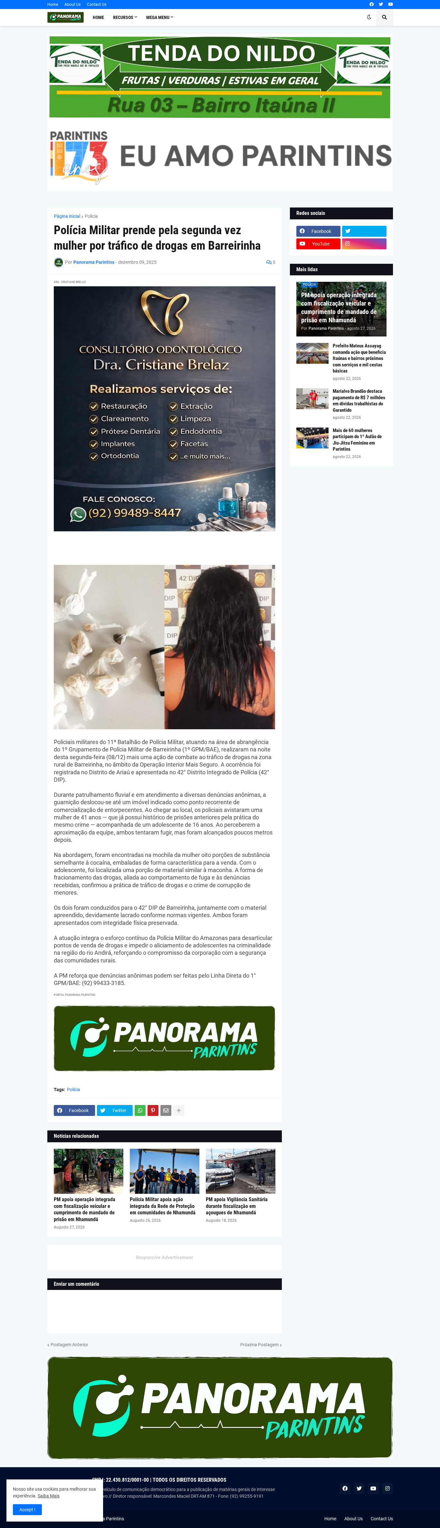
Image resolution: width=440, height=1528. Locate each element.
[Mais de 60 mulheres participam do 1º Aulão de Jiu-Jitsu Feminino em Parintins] (312, 438)
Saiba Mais (49, 1495)
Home (52, 4)
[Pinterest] (153, 1110)
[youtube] (390, 4)
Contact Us (96, 4)
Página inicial (67, 216)
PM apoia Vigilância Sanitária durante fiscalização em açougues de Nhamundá (237, 1206)
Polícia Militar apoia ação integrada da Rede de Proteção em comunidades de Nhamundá (163, 1206)
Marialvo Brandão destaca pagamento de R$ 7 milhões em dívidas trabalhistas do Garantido (359, 400)
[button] (369, 17)
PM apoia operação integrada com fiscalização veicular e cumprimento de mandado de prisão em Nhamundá (84, 1209)
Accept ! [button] (27, 1509)
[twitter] (381, 4)
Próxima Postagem (259, 1344)
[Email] (165, 1110)
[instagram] (364, 243)
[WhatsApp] (140, 1110)
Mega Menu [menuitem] (157, 17)
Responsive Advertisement (164, 1257)
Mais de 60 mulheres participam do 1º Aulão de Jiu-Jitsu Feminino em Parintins (357, 440)
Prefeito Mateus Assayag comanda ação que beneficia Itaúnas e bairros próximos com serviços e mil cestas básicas (359, 358)
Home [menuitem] (98, 17)
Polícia (91, 216)
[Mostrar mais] (178, 1110)
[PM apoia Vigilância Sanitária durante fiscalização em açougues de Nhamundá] (240, 1171)
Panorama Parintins (104, 1518)
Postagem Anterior (69, 1344)
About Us (72, 4)
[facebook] (371, 4)
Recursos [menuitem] (123, 17)
